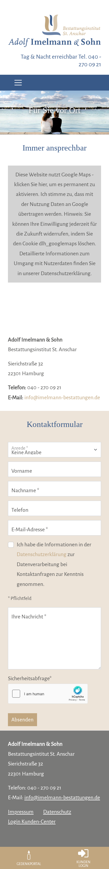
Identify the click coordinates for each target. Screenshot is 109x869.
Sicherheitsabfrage (30, 678)
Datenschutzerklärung (41, 554)
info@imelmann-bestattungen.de (62, 397)
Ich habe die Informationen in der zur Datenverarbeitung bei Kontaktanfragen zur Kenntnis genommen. (54, 564)
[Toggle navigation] (18, 83)
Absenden (22, 719)
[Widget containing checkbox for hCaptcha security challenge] (48, 694)
